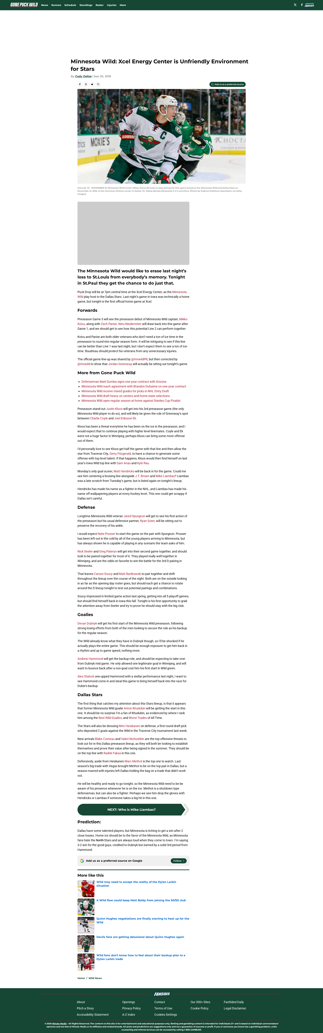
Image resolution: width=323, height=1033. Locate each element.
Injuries (111, 5)
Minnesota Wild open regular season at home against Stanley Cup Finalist (131, 400)
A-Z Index (128, 1014)
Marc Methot (133, 761)
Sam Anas (124, 463)
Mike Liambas (165, 476)
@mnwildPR (139, 359)
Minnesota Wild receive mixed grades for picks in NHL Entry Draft (125, 391)
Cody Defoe (83, 76)
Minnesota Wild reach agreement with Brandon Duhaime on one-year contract (134, 386)
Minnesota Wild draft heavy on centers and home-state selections (126, 396)
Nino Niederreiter (129, 324)
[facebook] (302, 4)
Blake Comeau (105, 739)
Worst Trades (138, 718)
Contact (159, 1002)
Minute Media (59, 1023)
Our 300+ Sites (200, 1002)
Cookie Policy (200, 1008)
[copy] (98, 84)
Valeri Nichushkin (132, 739)
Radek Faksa (112, 753)
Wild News (95, 978)
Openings (128, 1002)
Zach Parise (109, 324)
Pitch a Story (85, 1008)
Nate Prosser (106, 534)
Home (81, 978)
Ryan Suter (147, 521)
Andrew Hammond (90, 658)
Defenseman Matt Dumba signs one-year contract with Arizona (124, 381)
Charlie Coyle (99, 418)
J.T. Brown (142, 476)
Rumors (56, 5)
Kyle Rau (143, 463)
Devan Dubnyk (87, 623)
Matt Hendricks (124, 471)
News (44, 5)
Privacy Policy (131, 1008)
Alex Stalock (85, 676)
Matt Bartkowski (130, 574)
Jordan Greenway (120, 364)
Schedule (70, 5)
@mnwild (83, 364)
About (81, 1002)
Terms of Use (163, 1008)
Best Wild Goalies (110, 718)
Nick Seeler (85, 551)
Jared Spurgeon (134, 516)
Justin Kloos (114, 409)
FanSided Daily (234, 1002)
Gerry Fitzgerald (120, 453)
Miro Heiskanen (129, 726)
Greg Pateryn (108, 551)
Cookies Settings (165, 1014)
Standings (86, 5)
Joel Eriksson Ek (125, 418)
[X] (295, 4)
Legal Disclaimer (235, 1008)
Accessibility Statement (93, 1014)
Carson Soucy (103, 574)
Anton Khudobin (134, 708)
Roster (100, 5)
